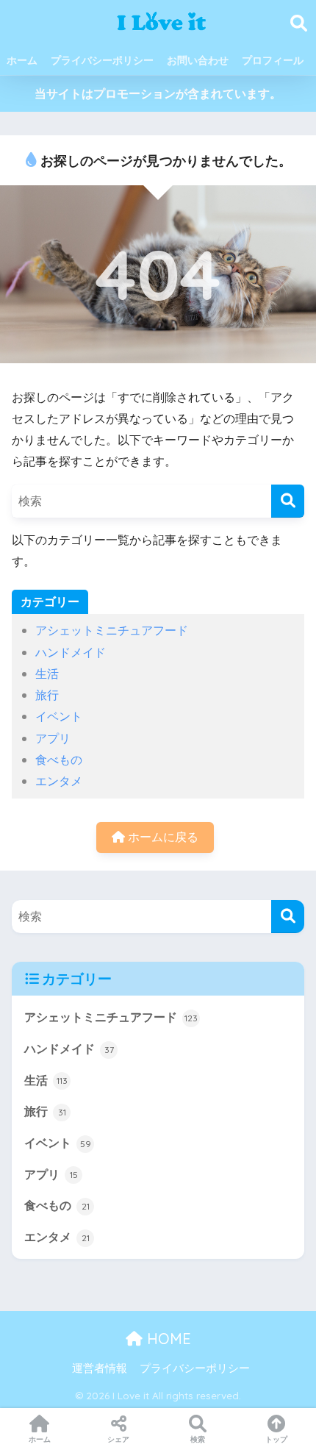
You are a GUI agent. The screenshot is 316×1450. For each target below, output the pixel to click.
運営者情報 (99, 1367)
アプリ (53, 738)
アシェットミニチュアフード (111, 630)
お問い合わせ (198, 60)
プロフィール (273, 60)
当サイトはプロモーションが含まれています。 (158, 93)
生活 (47, 673)
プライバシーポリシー (102, 60)
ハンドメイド (70, 652)
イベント (58, 716)
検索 (197, 1439)
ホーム (22, 60)
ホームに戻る (161, 837)
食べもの (58, 759)
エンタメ (58, 781)
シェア (118, 1439)
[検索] (287, 501)
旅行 (47, 695)
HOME (167, 1338)
